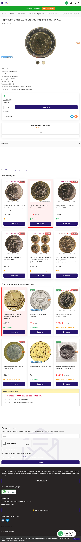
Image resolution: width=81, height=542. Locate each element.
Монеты (12, 13)
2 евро (26, 170)
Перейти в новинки (48, 8)
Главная (3, 13)
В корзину (46, 107)
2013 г (7, 170)
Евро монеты (21, 13)
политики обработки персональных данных (30, 457)
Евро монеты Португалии (36, 13)
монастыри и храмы (16, 170)
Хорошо (76, 539)
